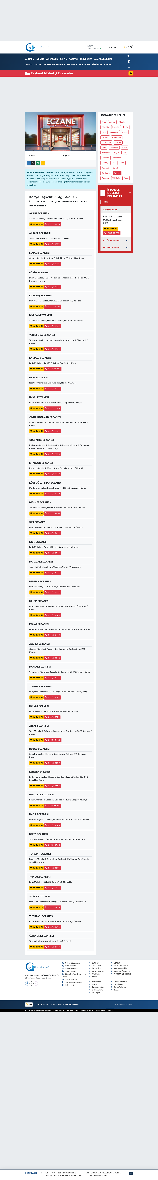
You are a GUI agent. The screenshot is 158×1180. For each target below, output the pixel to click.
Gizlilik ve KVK (97, 990)
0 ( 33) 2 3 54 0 (54, 658)
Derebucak (116, 137)
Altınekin (105, 127)
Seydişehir (106, 173)
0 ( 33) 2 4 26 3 (54, 306)
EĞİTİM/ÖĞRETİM (69, 59)
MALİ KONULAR (33, 65)
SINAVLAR (72, 65)
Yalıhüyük (116, 178)
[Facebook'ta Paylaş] (29, 163)
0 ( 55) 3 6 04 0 (54, 740)
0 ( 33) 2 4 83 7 (54, 224)
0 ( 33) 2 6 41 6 (54, 635)
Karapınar (117, 158)
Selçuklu (116, 168)
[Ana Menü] (128, 67)
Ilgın (124, 153)
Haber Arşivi (70, 985)
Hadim (124, 147)
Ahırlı (104, 122)
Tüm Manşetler (71, 979)
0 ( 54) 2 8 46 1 (54, 806)
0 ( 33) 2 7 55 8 (54, 592)
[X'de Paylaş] (33, 163)
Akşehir (122, 122)
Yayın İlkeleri (118, 984)
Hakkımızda (96, 982)
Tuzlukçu (105, 178)
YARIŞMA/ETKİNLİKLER (90, 65)
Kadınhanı (105, 158)
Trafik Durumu (70, 971)
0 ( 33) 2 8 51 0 (54, 947)
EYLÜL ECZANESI (111, 241)
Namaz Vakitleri (71, 968)
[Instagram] (36, 983)
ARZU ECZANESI (111, 210)
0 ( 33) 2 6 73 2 (54, 326)
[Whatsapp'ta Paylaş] (38, 163)
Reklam (116, 990)
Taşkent (117, 173)
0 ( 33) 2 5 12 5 (54, 287)
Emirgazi (118, 142)
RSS (30, 1004)
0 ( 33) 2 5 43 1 (54, 533)
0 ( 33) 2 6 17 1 (53, 717)
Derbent (105, 137)
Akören (112, 122)
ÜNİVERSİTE (86, 59)
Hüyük (116, 153)
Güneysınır (114, 147)
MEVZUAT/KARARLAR (54, 65)
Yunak (126, 178)
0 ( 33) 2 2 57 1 (54, 888)
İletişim (94, 984)
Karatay (105, 163)
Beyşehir (115, 127)
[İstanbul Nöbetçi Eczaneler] (129, 193)
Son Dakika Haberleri (73, 982)
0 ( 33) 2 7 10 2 (54, 474)
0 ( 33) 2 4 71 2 (54, 494)
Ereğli (104, 147)
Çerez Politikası (120, 987)
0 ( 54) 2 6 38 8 (54, 369)
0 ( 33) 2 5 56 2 (54, 408)
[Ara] (128, 56)
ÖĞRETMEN (52, 59)
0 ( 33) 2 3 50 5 (54, 786)
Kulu (113, 163)
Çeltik (104, 132)
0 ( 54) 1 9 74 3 (54, 845)
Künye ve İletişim (120, 982)
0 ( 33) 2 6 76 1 (54, 349)
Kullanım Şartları (98, 987)
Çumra (125, 132)
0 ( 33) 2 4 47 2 (54, 389)
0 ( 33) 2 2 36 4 (54, 825)
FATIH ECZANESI (111, 247)
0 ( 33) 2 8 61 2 (54, 927)
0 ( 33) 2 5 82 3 (54, 907)
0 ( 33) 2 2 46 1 (54, 513)
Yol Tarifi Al (38, 224)
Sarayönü (105, 168)
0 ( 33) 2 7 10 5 (54, 454)
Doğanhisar (106, 142)
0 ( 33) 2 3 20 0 (54, 615)
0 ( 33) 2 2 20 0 (54, 431)
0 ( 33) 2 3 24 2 (54, 678)
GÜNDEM (29, 59)
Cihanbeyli (114, 132)
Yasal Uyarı (96, 993)
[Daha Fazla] (43, 163)
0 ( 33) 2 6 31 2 (53, 264)
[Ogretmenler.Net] (37, 47)
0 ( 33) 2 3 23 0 (54, 763)
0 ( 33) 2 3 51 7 (53, 868)
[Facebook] (27, 983)
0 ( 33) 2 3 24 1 (54, 697)
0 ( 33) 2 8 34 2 (54, 573)
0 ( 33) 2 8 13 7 (53, 244)
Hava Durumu (70, 966)
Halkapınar (106, 153)
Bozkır (125, 127)
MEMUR (40, 59)
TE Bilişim (129, 1004)
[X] (32, 983)
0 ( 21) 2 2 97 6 (113, 233)
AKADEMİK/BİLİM (103, 59)
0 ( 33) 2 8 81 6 (54, 553)
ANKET (107, 65)
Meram (121, 163)
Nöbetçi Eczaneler (72, 963)
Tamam (110, 1010)
